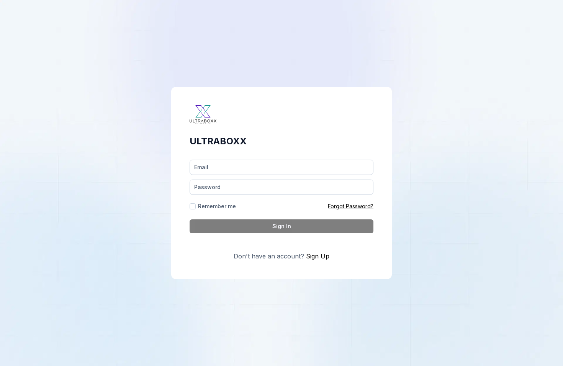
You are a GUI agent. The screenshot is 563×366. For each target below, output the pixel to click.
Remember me (217, 206)
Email (201, 167)
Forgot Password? (350, 206)
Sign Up (317, 256)
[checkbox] (193, 206)
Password (207, 187)
